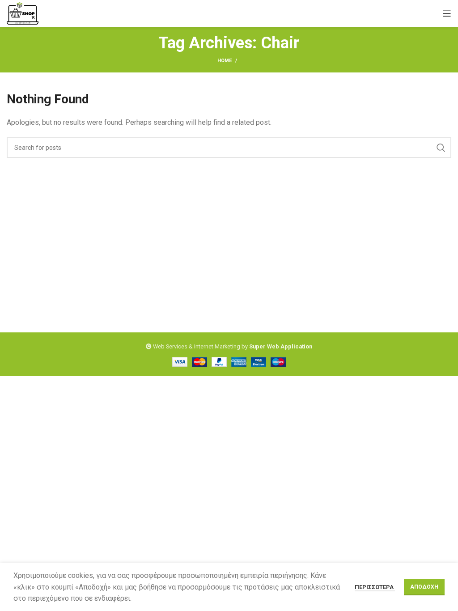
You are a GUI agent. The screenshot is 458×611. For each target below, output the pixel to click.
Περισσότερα (375, 587)
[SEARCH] (441, 147)
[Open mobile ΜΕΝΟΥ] (447, 13)
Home (224, 61)
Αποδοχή (424, 587)
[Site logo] (22, 12)
